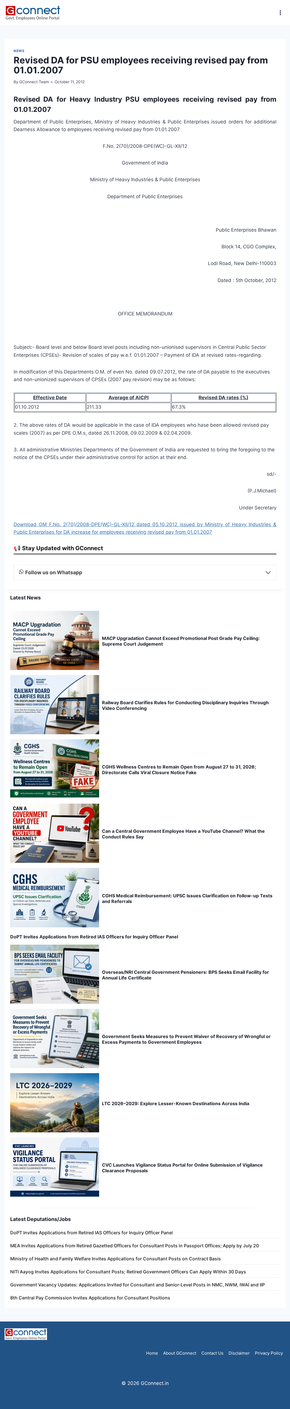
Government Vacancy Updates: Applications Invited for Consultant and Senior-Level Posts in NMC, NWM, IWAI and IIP (137, 1285)
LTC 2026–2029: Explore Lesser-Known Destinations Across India (175, 1103)
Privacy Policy (269, 1353)
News (19, 51)
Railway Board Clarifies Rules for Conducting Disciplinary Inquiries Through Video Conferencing (185, 705)
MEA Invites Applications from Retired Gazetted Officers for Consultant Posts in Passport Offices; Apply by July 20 (134, 1245)
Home (152, 1353)
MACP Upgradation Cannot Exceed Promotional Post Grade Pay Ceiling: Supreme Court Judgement (181, 641)
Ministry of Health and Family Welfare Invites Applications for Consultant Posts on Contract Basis (115, 1258)
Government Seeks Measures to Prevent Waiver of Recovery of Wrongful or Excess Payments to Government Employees (186, 1039)
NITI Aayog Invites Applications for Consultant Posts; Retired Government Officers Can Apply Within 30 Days (128, 1271)
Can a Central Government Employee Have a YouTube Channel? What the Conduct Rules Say (183, 834)
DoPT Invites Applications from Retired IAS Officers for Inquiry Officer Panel (94, 937)
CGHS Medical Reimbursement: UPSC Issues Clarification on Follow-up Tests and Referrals (187, 898)
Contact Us (212, 1353)
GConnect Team (34, 82)
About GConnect (179, 1353)
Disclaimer (239, 1353)
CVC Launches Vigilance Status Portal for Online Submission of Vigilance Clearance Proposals (182, 1167)
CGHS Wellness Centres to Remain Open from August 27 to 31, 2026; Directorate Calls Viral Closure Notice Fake (179, 769)
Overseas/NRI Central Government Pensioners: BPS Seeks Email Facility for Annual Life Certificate (185, 975)
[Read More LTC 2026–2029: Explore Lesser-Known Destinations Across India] (54, 1102)
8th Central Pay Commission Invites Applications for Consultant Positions (90, 1298)
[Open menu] (280, 12)
